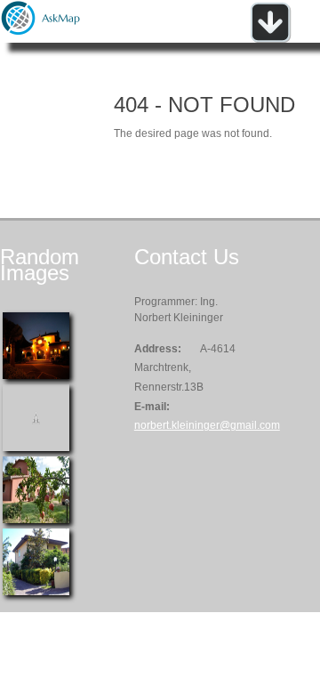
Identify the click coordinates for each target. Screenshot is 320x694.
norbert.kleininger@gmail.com (207, 425)
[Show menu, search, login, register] (270, 39)
